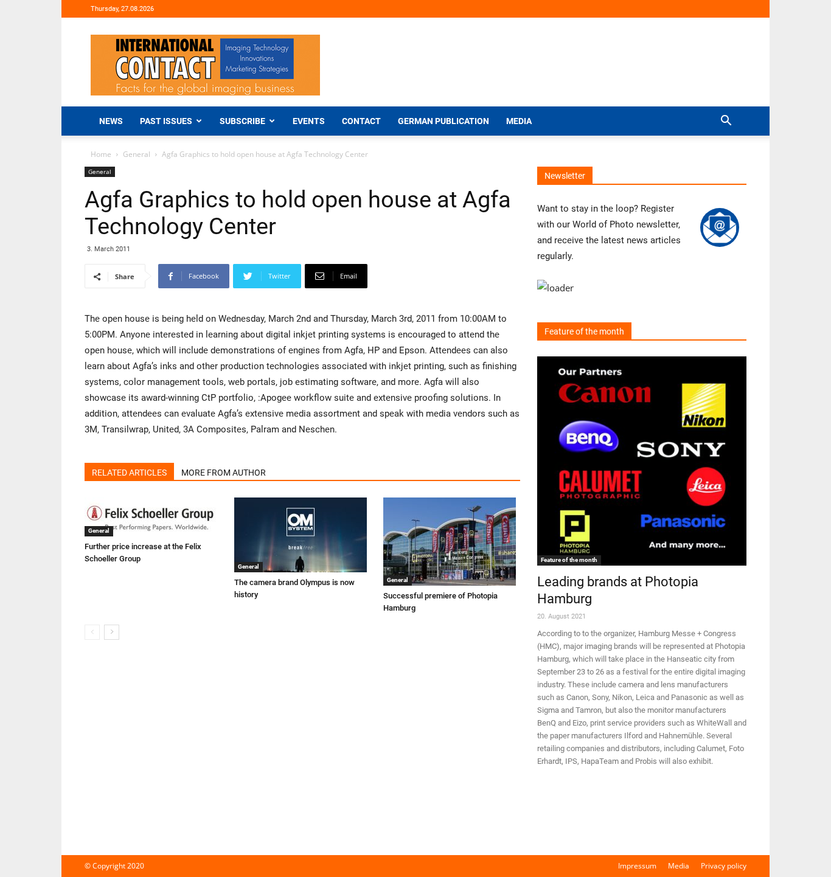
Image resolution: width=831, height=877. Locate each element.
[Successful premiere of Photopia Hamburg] (451, 541)
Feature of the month (569, 559)
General (136, 154)
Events (309, 121)
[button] (725, 122)
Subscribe (242, 121)
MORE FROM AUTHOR (223, 472)
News (111, 121)
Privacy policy (723, 866)
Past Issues (166, 121)
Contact (361, 121)
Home (101, 154)
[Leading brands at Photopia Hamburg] (641, 461)
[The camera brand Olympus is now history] (302, 534)
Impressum (637, 866)
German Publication (443, 121)
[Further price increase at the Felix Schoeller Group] (153, 516)
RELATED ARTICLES (129, 472)
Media (519, 121)
